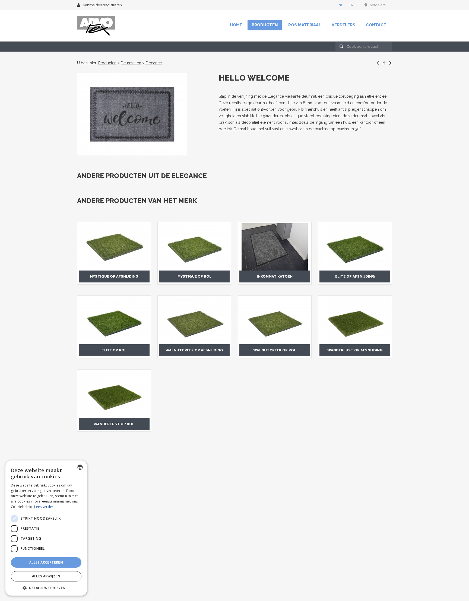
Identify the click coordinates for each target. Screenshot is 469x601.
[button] (46, 587)
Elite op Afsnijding (355, 276)
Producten (265, 25)
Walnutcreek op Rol (274, 350)
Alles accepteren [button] (46, 562)
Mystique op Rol (194, 276)
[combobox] (80, 467)
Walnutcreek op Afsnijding (194, 350)
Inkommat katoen (275, 276)
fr (351, 5)
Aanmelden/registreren (102, 5)
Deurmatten (131, 63)
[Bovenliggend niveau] (384, 63)
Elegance (153, 63)
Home (236, 25)
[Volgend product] (389, 63)
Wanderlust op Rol (114, 424)
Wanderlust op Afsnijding (355, 350)
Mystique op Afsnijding (114, 276)
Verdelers (377, 5)
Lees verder (43, 506)
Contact (376, 25)
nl (340, 5)
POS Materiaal (304, 25)
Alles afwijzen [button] (46, 576)
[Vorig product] (378, 63)
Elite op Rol (114, 350)
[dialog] (46, 528)
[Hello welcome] (132, 114)
